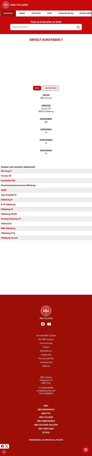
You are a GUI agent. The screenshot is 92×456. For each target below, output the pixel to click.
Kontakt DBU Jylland (46, 336)
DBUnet (46, 366)
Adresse (46, 106)
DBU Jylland (46, 417)
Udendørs (46, 130)
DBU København (46, 421)
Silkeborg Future (9, 238)
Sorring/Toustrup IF (11, 219)
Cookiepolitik (46, 362)
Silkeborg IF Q (8, 233)
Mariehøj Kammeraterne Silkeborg (18, 186)
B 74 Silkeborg (8, 205)
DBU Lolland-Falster (46, 425)
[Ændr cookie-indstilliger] (4, 452)
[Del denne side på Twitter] (6, 447)
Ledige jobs (46, 355)
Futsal (46, 433)
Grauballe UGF (8, 181)
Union (46, 95)
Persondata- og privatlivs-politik (46, 440)
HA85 (4, 190)
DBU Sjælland (46, 429)
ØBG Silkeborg (8, 229)
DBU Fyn (46, 414)
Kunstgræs (46, 140)
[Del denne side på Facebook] (2, 447)
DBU (46, 406)
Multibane (46, 151)
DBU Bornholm (46, 410)
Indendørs (46, 119)
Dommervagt (46, 343)
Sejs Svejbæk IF (9, 195)
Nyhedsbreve (46, 351)
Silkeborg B (6, 200)
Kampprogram (51, 88)
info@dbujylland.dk (46, 391)
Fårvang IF (6, 171)
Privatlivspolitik (46, 359)
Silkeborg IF (7, 209)
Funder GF (6, 176)
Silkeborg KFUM (9, 214)
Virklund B (6, 224)
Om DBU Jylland (46, 340)
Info (37, 88)
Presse (46, 347)
